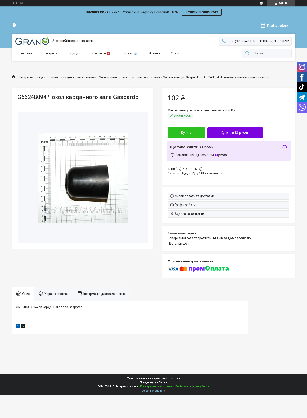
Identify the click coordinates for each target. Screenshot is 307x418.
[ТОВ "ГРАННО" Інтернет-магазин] (32, 41)
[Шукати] (247, 53)
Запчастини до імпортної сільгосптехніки (129, 77)
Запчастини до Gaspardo (181, 77)
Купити (186, 133)
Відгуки (75, 53)
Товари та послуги (31, 77)
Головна (26, 53)
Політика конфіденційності (192, 386)
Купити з (227, 133)
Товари (48, 53)
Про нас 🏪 (130, 53)
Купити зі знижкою (202, 12)
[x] (23, 326)
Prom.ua (175, 378)
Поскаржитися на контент (156, 386)
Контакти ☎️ (101, 53)
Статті (175, 53)
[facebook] (18, 326)
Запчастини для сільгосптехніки (72, 77)
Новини (154, 53)
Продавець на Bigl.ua (153, 382)
